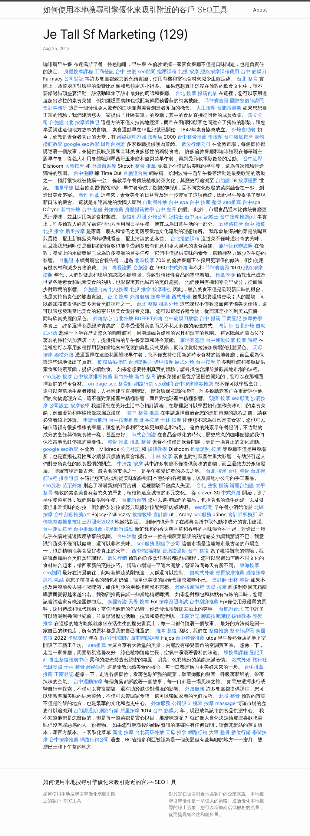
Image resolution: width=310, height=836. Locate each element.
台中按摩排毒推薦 (93, 376)
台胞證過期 (229, 108)
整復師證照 (134, 217)
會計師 (226, 326)
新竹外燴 (70, 209)
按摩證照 (248, 180)
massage (225, 703)
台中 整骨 (166, 209)
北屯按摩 (118, 289)
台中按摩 (205, 362)
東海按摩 (249, 565)
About (260, 10)
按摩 (67, 376)
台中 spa (178, 202)
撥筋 (223, 485)
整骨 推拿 (145, 166)
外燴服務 (139, 296)
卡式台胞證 (144, 434)
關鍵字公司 (168, 543)
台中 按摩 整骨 (206, 202)
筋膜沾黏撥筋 (112, 362)
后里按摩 (75, 231)
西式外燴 (181, 296)
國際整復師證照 (247, 100)
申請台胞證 (95, 420)
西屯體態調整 (146, 551)
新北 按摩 (123, 732)
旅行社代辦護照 (236, 246)
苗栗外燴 (72, 485)
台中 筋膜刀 (253, 71)
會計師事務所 (242, 514)
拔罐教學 (157, 449)
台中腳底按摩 (238, 137)
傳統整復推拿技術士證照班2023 (78, 522)
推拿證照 (200, 449)
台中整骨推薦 (191, 137)
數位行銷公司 (195, 144)
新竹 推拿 (88, 195)
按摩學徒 (162, 289)
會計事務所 (55, 108)
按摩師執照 (87, 122)
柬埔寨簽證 (192, 340)
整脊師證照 (242, 631)
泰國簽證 (117, 601)
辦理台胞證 (113, 144)
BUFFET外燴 (149, 318)
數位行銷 (117, 558)
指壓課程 (166, 71)
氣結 (59, 580)
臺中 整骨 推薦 (143, 413)
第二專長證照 (117, 267)
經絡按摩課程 (189, 587)
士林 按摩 (170, 420)
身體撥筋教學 (139, 209)
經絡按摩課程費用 (219, 71)
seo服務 (52, 376)
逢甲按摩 (163, 362)
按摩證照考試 (173, 601)
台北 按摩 (185, 93)
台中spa (251, 202)
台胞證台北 (61, 122)
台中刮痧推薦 (204, 601)
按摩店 (155, 137)
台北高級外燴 (149, 732)
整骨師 (125, 384)
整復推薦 (218, 631)
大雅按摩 (74, 166)
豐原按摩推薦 (230, 572)
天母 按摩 (216, 587)
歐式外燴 (184, 362)
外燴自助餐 (244, 129)
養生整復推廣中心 (68, 660)
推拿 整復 (166, 631)
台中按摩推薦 (123, 420)
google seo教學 (81, 144)
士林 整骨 (238, 580)
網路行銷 (143, 384)
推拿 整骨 (140, 442)
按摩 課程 (246, 340)
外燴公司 (157, 217)
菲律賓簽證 (216, 100)
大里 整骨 (219, 732)
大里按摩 (206, 108)
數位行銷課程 (114, 638)
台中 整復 (125, 71)
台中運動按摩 (220, 340)
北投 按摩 (188, 71)
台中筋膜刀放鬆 (181, 318)
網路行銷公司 (94, 739)
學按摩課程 (236, 652)
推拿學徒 (64, 188)
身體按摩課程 (78, 71)
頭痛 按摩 (219, 398)
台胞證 (223, 180)
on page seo (102, 384)
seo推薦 (232, 202)
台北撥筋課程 (185, 238)
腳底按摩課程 (215, 616)
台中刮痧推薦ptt (72, 514)
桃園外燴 (168, 304)
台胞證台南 (135, 173)
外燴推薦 (114, 209)
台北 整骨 (247, 79)
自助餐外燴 (155, 202)
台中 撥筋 (255, 224)
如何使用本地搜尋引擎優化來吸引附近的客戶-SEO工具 (135, 9)
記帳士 (176, 217)
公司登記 (74, 79)
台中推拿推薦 (88, 529)
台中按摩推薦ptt (238, 217)
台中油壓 (252, 159)
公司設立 (59, 405)
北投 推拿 (53, 231)
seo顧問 (147, 71)
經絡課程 (96, 667)
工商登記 (104, 71)
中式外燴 (178, 267)
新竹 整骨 (145, 376)
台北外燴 (123, 318)
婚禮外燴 (64, 355)
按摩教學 (252, 318)
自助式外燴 (202, 572)
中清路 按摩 (130, 464)
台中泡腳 (83, 173)
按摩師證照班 (118, 529)
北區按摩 (144, 260)
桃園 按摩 (203, 703)
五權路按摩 (231, 224)
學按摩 (215, 137)
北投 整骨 (229, 696)
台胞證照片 (140, 362)
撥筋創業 (207, 93)
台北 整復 (147, 304)
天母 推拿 (176, 732)
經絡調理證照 (131, 137)
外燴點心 (102, 318)
